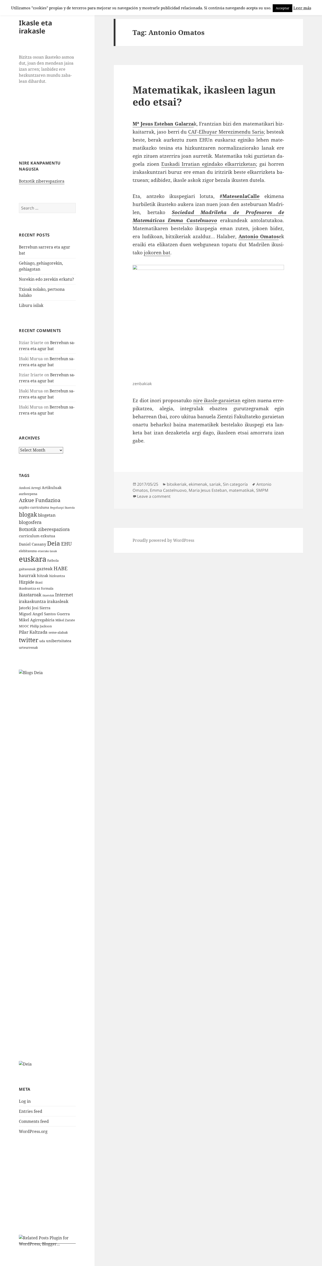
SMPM (262, 490)
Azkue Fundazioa (39, 500)
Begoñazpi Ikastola (62, 507)
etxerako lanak (47, 551)
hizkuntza (57, 576)
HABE (60, 568)
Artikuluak (52, 487)
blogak (28, 514)
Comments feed (34, 1121)
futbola (53, 560)
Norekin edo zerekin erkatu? (46, 279)
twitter (28, 640)
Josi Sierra (41, 607)
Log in (25, 1101)
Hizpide (26, 582)
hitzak (42, 575)
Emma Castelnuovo (168, 490)
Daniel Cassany (32, 544)
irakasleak (57, 601)
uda (42, 641)
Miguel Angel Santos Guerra (44, 613)
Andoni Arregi (30, 487)
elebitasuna (28, 551)
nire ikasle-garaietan (217, 400)
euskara (32, 559)
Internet (64, 594)
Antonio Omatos (258, 236)
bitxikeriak (177, 484)
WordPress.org (33, 1131)
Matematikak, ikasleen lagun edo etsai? (204, 95)
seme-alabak (58, 632)
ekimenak (198, 484)
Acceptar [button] (282, 8)
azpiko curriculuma (34, 507)
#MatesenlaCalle (240, 196)
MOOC (24, 626)
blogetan (47, 515)
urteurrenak (28, 647)
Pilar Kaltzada (33, 632)
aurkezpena (28, 494)
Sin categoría (235, 484)
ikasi (39, 582)
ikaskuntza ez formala (36, 588)
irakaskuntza (32, 601)
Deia (53, 543)
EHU (66, 543)
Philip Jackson (41, 626)
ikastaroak (30, 594)
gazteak (45, 568)
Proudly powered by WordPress (163, 540)
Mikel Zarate (65, 620)
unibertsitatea (58, 640)
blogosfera (30, 522)
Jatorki (25, 607)
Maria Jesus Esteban (208, 490)
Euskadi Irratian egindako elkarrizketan (208, 164)
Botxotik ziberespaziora (41, 181)
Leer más (302, 7)
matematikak (241, 490)
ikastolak (48, 595)
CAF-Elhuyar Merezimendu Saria (226, 132)
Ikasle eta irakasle (35, 26)
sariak (215, 484)
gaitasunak (27, 569)
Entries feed (30, 1111)
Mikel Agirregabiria (36, 619)
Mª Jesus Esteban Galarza (163, 123)
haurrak (27, 575)
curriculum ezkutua (37, 535)
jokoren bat (157, 252)
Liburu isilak (31, 305)
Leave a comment (154, 496)
